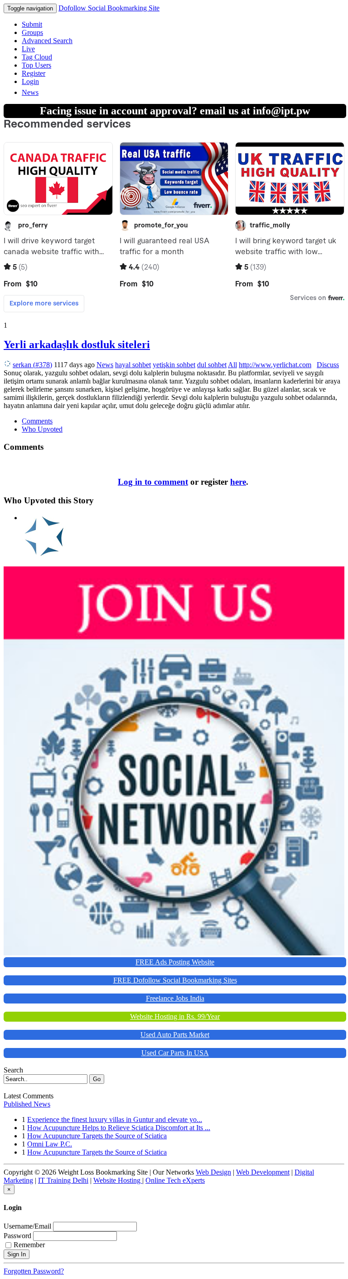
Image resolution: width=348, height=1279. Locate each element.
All (232, 365)
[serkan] (44, 517)
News (30, 92)
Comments (37, 421)
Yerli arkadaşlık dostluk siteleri (77, 344)
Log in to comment (153, 482)
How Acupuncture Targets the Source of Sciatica (97, 1136)
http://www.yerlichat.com (275, 365)
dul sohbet (212, 365)
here (238, 482)
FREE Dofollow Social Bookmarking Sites (175, 980)
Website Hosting (117, 1180)
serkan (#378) (32, 365)
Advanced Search (47, 40)
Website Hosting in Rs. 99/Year (175, 1016)
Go (97, 1079)
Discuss (328, 365)
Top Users (36, 65)
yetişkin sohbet (174, 365)
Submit (32, 24)
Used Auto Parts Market (174, 1034)
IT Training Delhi (63, 1180)
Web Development (263, 1172)
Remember (29, 1245)
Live (28, 49)
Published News (27, 1104)
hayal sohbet (133, 365)
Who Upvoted (42, 429)
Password (17, 1236)
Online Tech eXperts (175, 1180)
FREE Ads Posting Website (174, 962)
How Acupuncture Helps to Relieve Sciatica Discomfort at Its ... (118, 1127)
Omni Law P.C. (49, 1144)
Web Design (213, 1172)
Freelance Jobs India (175, 998)
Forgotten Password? (34, 1271)
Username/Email (27, 1226)
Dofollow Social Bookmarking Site (109, 8)
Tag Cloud (37, 57)
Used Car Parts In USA (175, 1053)
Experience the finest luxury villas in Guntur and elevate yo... (114, 1119)
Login (30, 81)
